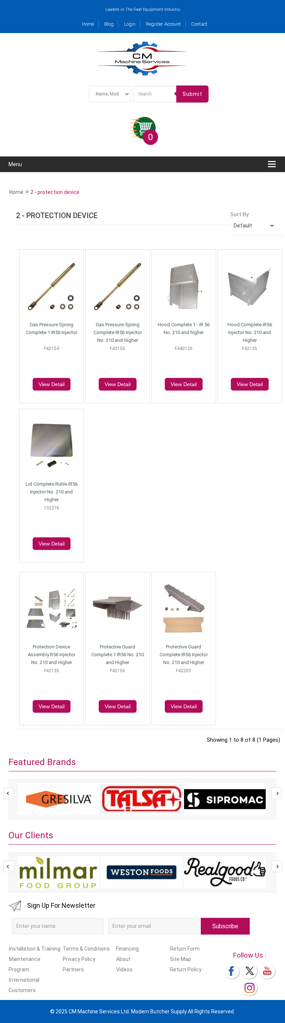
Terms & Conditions (86, 949)
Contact (199, 24)
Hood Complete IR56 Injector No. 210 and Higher (249, 332)
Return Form (184, 949)
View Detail (52, 384)
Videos (124, 969)
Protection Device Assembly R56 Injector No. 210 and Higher (51, 654)
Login (129, 24)
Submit (192, 94)
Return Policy (185, 969)
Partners (73, 969)
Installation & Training (34, 949)
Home (88, 24)
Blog (109, 24)
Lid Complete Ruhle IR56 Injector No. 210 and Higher (52, 491)
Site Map (180, 959)
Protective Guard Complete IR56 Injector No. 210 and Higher (184, 654)
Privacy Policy (79, 959)
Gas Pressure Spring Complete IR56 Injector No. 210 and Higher (118, 332)
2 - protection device (54, 192)
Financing (127, 949)
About (123, 959)
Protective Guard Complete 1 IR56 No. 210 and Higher (117, 654)
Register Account (163, 24)
